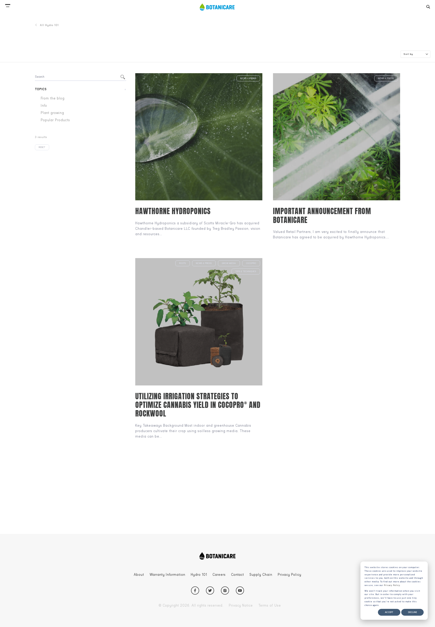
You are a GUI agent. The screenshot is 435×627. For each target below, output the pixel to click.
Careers (219, 574)
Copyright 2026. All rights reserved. (191, 605)
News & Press (248, 78)
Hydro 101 (199, 574)
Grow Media (229, 263)
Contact (237, 574)
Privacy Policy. (392, 585)
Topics (41, 89)
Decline (412, 612)
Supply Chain (260, 574)
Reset (42, 147)
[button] (7, 4)
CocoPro (251, 263)
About (139, 574)
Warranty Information (167, 574)
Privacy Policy (289, 574)
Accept (389, 612)
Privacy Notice (241, 605)
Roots (182, 263)
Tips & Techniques (245, 271)
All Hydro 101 (49, 25)
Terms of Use (269, 605)
